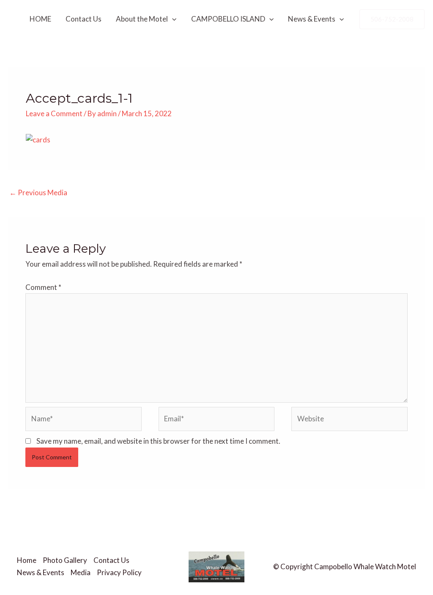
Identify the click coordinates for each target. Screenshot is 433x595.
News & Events (311, 18)
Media (80, 572)
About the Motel (142, 18)
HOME (40, 18)
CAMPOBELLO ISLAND (228, 18)
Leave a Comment (54, 113)
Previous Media (38, 192)
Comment (43, 287)
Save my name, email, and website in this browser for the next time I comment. (158, 441)
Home (26, 560)
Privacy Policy (119, 572)
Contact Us (83, 18)
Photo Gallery (65, 560)
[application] (172, 19)
